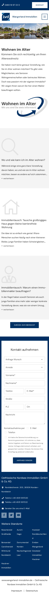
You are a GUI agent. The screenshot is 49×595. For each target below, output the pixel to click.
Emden (35, 542)
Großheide (6, 534)
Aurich (20, 530)
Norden (20, 546)
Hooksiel (36, 530)
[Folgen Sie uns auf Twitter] (11, 515)
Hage (19, 534)
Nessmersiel (6, 530)
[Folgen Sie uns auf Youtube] (18, 515)
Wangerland (37, 546)
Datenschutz (32, 590)
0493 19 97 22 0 (12, 5)
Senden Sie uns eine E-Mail (17, 508)
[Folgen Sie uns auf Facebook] (4, 515)
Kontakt (40, 5)
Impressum (16, 590)
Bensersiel (5, 542)
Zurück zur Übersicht (24, 325)
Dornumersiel (23, 542)
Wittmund (5, 551)
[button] (24, 360)
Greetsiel (36, 551)
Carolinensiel (7, 546)
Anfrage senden (24, 460)
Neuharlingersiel (24, 551)
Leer (19, 555)
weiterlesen (8, 178)
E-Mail (33, 428)
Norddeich (6, 555)
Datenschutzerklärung (27, 437)
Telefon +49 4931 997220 (16, 498)
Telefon (11, 432)
